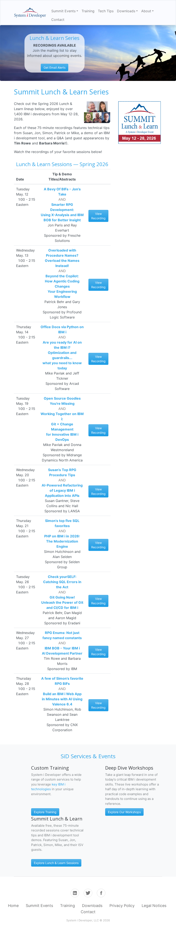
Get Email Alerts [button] (54, 67)
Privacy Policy (122, 905)
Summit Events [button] (63, 11)
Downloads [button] (126, 11)
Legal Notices (154, 905)
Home (13, 905)
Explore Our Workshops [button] (124, 812)
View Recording (98, 216)
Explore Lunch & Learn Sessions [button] (56, 863)
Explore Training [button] (45, 812)
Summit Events (39, 905)
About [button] (146, 11)
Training (88, 11)
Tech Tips (106, 11)
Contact (57, 19)
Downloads (92, 905)
